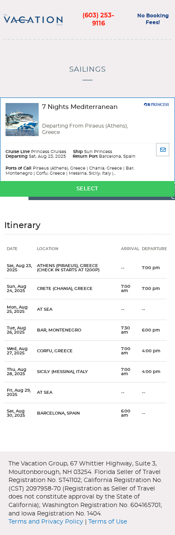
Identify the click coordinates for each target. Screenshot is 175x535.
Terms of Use (107, 522)
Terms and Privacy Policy (45, 522)
